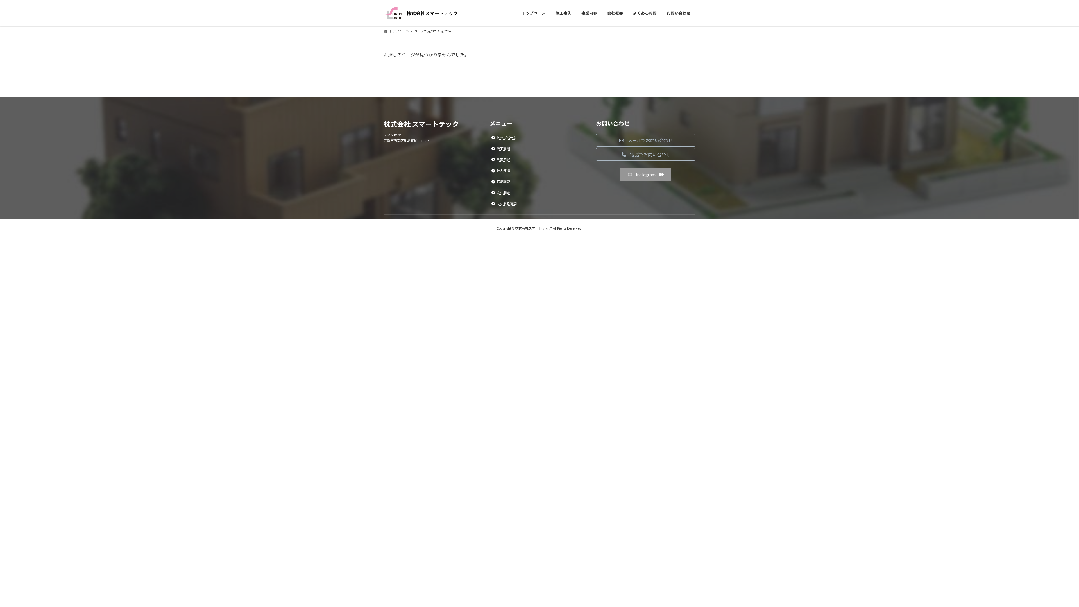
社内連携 (503, 170)
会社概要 (503, 193)
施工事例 (503, 148)
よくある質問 (507, 203)
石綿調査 (503, 182)
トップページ (507, 137)
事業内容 (503, 159)
